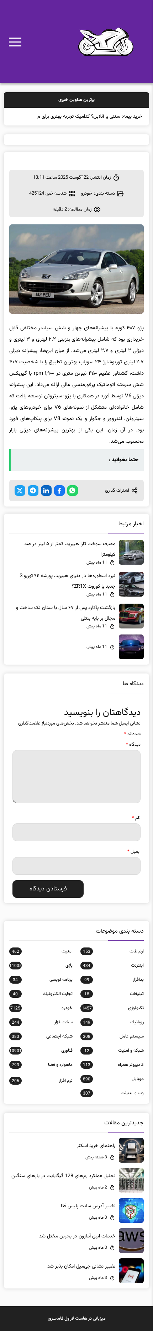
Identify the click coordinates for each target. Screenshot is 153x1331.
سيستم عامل (113, 1036)
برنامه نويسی (42, 979)
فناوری (41, 1050)
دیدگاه (133, 744)
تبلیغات (114, 993)
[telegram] (33, 490)
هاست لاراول (75, 1318)
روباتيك (113, 1022)
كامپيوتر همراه (113, 1064)
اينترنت (113, 965)
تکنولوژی (113, 1008)
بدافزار (114, 979)
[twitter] (20, 490)
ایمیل (134, 851)
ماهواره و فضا (42, 1064)
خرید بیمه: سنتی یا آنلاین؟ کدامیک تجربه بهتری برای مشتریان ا (81, 117)
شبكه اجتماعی (42, 1036)
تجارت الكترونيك (42, 993)
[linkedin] (46, 490)
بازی (41, 965)
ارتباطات (113, 951)
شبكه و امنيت (114, 1050)
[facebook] (59, 490)
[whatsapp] (72, 490)
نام (136, 818)
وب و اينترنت (113, 1093)
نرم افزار (42, 1080)
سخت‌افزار (42, 1022)
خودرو (86, 193)
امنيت (42, 951)
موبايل (113, 1079)
